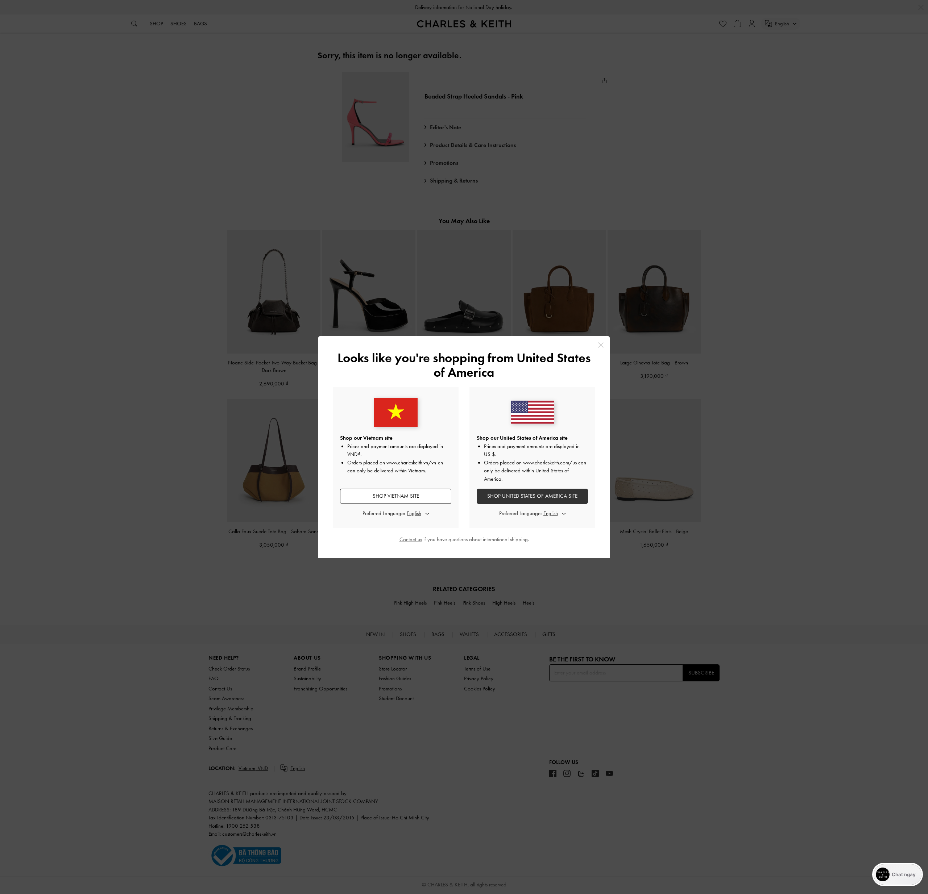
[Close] (601, 345)
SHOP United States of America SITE (532, 496)
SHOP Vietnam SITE (396, 496)
